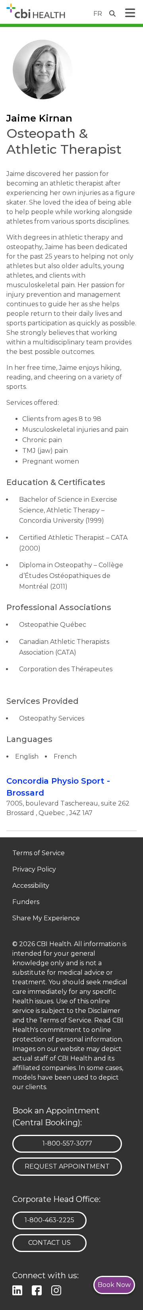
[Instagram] (57, 1289)
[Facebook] (38, 1289)
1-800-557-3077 (67, 1143)
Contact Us (49, 1242)
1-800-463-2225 (49, 1220)
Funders (25, 902)
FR (97, 13)
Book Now (114, 1285)
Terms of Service (38, 853)
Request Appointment (67, 1166)
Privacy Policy (34, 869)
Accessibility (30, 886)
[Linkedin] (18, 1289)
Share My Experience (46, 918)
